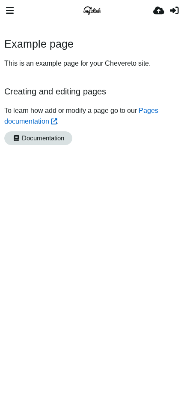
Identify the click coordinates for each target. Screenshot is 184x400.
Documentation (42, 138)
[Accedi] (174, 10)
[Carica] (158, 10)
